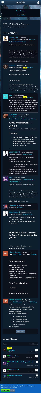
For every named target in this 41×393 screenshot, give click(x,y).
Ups (10, 95)
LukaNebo (13, 115)
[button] (2, 2)
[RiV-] (5, 189)
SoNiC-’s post (17, 254)
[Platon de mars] (5, 274)
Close (12, 390)
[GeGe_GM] (5, 49)
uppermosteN (14, 152)
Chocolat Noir (14, 205)
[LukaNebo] (5, 131)
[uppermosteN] (5, 162)
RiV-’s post (16, 39)
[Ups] (5, 102)
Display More (20, 331)
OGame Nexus (27, 154)
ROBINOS (20, 207)
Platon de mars (15, 252)
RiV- (10, 177)
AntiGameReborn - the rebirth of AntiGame (22, 119)
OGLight (30, 67)
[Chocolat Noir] (5, 206)
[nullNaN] (5, 78)
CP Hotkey (33, 254)
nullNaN (12, 65)
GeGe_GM (13, 37)
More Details (5, 390)
